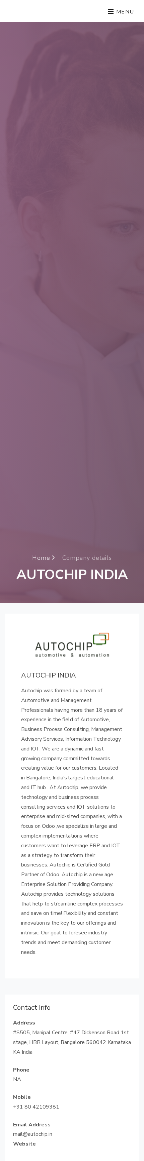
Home (42, 557)
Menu (124, 11)
